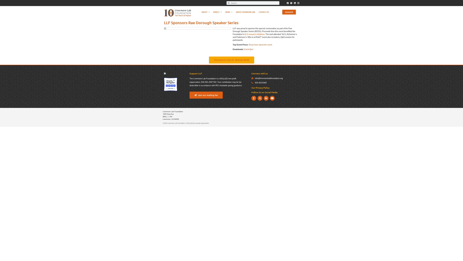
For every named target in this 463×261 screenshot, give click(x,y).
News (227, 12)
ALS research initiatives (254, 34)
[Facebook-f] (253, 98)
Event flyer (248, 49)
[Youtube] (272, 98)
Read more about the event (260, 45)
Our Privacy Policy (260, 87)
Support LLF (196, 73)
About (204, 12)
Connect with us (259, 73)
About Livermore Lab (245, 12)
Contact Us (264, 12)
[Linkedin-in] (266, 98)
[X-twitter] (260, 98)
